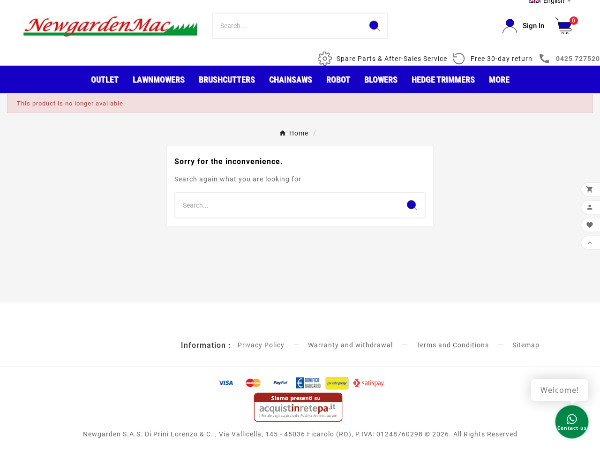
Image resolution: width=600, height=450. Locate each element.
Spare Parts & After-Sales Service (392, 58)
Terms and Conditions (452, 345)
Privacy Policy (261, 345)
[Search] (374, 26)
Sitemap (526, 345)
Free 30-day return (501, 58)
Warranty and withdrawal (350, 345)
